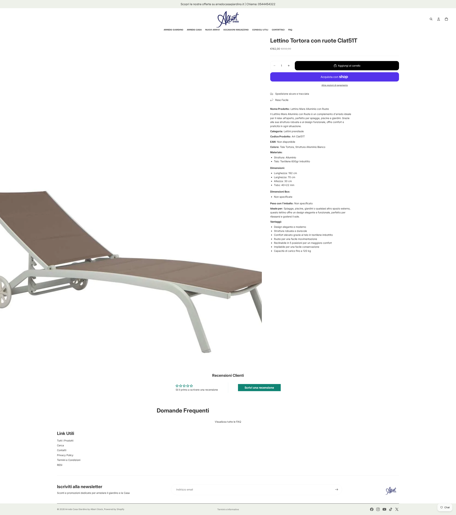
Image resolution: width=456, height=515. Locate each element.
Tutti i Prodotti (65, 440)
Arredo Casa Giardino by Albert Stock (84, 509)
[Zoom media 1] (131, 196)
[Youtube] (384, 509)
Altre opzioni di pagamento (335, 85)
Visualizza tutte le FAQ (228, 421)
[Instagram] (378, 509)
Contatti (61, 450)
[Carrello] (446, 19)
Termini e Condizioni (68, 459)
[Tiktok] (390, 509)
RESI (59, 464)
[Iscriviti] (336, 489)
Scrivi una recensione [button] (259, 387)
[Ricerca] (431, 19)
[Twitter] (397, 509)
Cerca (60, 445)
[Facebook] (372, 509)
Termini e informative (228, 509)
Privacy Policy (65, 455)
